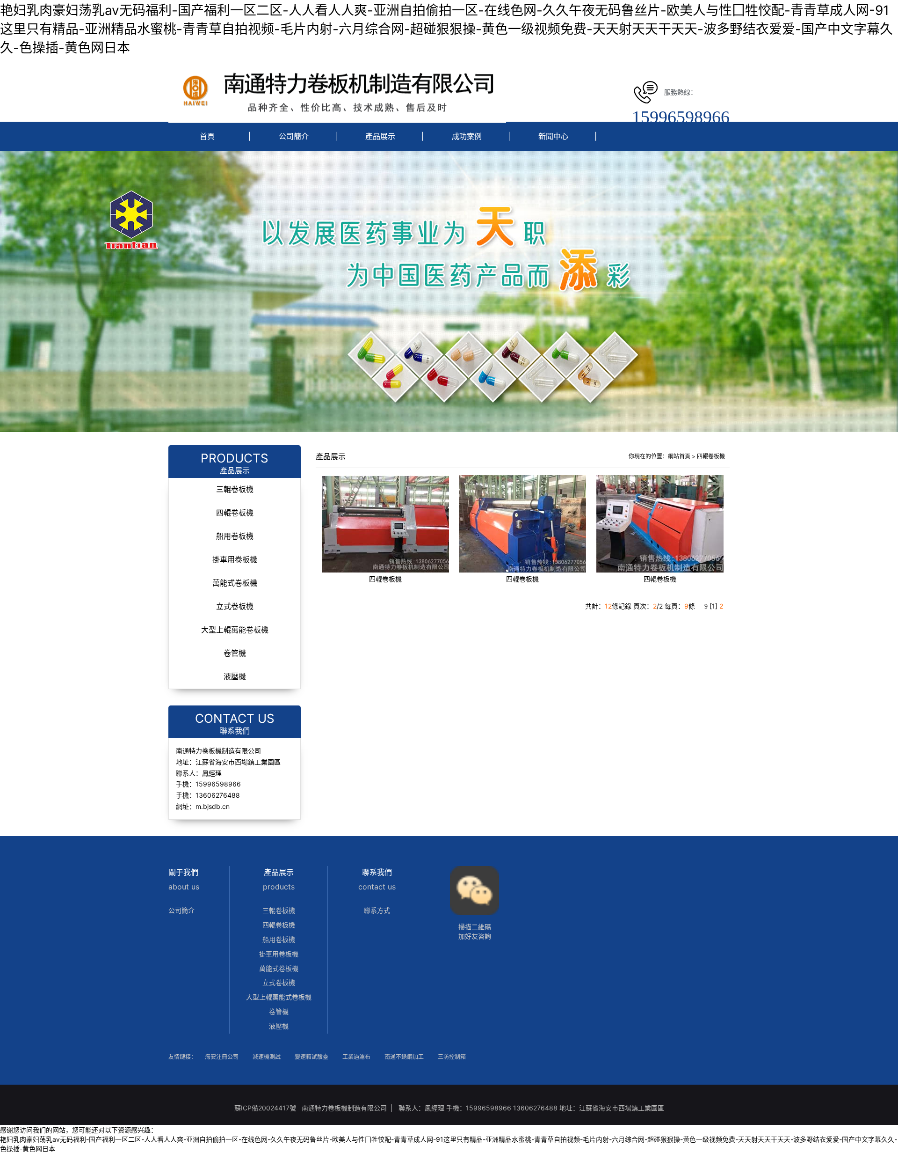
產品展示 (380, 136)
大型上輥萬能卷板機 (234, 630)
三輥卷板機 (234, 489)
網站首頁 (679, 456)
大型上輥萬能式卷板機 (278, 997)
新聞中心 (553, 136)
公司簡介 (294, 136)
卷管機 (235, 653)
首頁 (207, 136)
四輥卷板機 (234, 513)
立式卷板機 (234, 606)
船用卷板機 (234, 536)
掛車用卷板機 (234, 560)
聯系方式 (377, 910)
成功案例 (467, 136)
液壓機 (235, 677)
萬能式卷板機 (234, 583)
